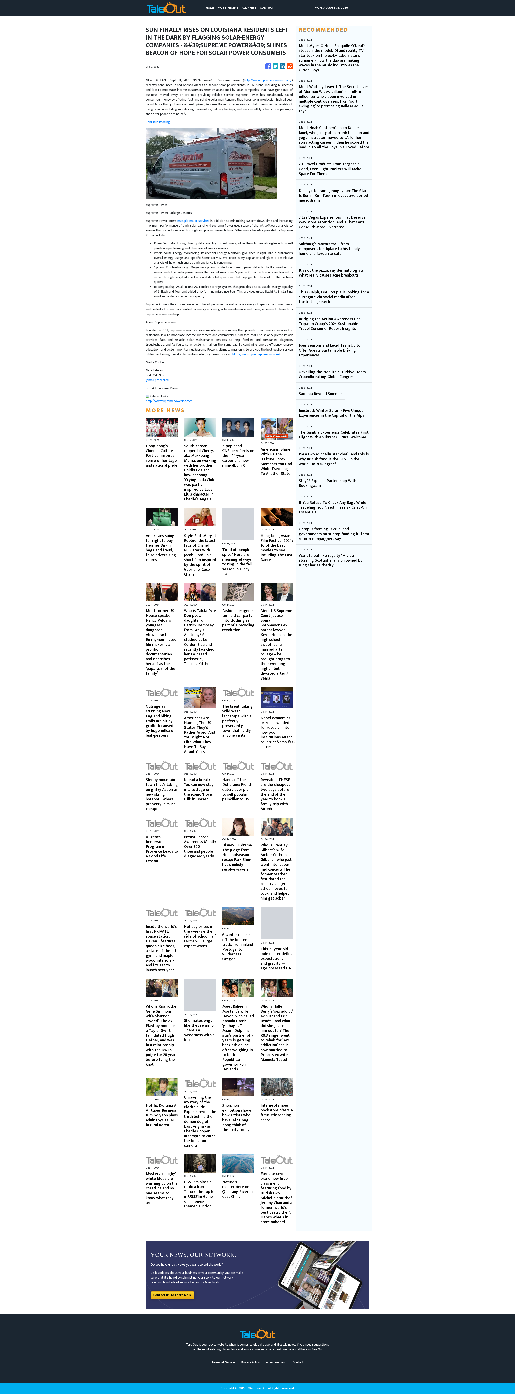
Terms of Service (223, 1362)
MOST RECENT (228, 7)
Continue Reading (158, 122)
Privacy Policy (250, 1362)
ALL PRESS (249, 7)
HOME (210, 7)
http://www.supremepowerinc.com (169, 401)
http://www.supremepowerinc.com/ (268, 80)
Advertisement (276, 1362)
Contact (298, 1362)
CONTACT (267, 7)
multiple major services (193, 221)
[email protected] (157, 380)
